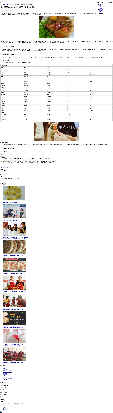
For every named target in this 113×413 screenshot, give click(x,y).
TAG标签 (5, 406)
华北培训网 (5, 408)
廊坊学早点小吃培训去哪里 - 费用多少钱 (13, 255)
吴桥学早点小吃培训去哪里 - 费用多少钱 (13, 309)
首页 (100, 4)
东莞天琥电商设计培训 (7, 372)
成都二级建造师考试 (7, 370)
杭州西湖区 (5, 373)
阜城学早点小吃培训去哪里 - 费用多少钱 (13, 345)
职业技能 (7, 4)
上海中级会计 (5, 377)
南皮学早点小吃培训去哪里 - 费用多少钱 (13, 327)
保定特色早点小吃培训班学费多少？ (12, 202)
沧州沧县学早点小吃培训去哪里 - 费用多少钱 (14, 273)
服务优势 (5, 379)
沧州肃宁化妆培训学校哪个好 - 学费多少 (13, 220)
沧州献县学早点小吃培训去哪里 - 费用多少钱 (14, 291)
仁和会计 (5, 407)
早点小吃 (12, 4)
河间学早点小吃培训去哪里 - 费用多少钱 (13, 362)
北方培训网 (12, 403)
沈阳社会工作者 (6, 374)
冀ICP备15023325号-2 (19, 403)
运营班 (4, 368)
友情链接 (5, 409)
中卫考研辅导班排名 (7, 375)
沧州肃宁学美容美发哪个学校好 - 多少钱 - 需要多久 (15, 238)
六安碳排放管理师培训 (7, 378)
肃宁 (4, 167)
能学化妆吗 (5, 369)
